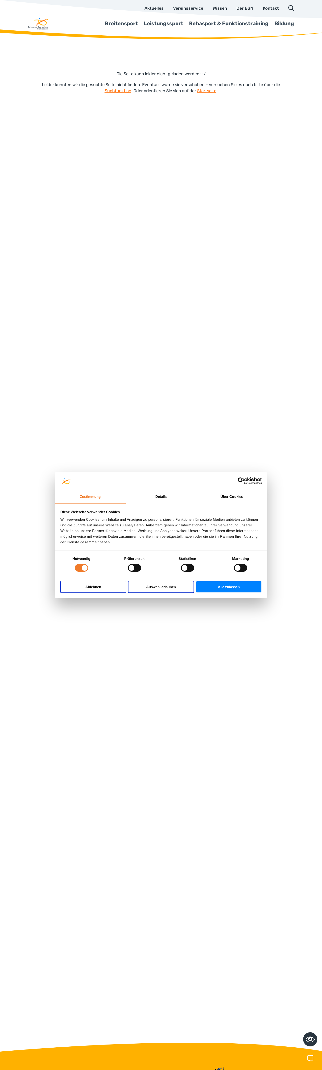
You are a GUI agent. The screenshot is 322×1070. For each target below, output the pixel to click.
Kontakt (271, 8)
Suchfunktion (118, 90)
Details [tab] (161, 496)
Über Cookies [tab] (231, 496)
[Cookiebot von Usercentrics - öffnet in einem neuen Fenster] (241, 480)
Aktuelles (154, 8)
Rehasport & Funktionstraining (228, 23)
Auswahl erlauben (161, 587)
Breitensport (121, 23)
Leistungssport (163, 23)
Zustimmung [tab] (90, 496)
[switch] (134, 568)
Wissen (220, 8)
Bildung (284, 23)
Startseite (206, 90)
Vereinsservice (188, 8)
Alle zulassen (229, 587)
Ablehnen (93, 587)
